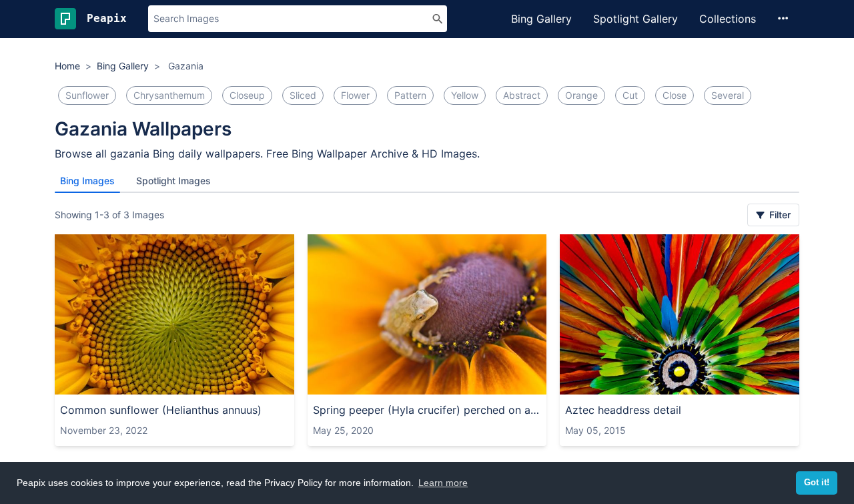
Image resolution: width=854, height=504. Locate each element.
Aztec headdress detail (623, 410)
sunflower (87, 95)
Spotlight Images (173, 180)
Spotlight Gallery (635, 18)
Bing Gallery (541, 18)
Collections (727, 18)
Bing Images (87, 180)
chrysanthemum (169, 95)
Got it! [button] (816, 482)
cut (630, 95)
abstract (521, 95)
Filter (779, 214)
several (727, 95)
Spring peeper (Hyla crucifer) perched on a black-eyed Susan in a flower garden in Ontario (427, 410)
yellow (464, 95)
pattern (410, 95)
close (675, 95)
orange (581, 95)
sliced (303, 95)
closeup (247, 95)
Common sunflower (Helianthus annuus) (161, 410)
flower (355, 95)
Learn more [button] (443, 482)
